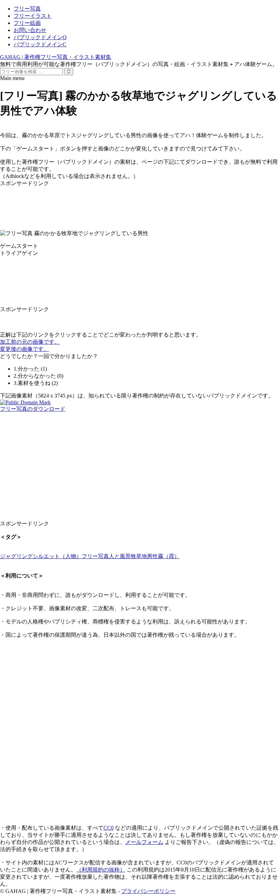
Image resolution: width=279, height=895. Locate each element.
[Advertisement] (139, 202)
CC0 (108, 828)
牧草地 (139, 556)
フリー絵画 (27, 23)
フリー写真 (27, 9)
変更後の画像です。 (24, 349)
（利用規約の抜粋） (100, 870)
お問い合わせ (30, 30)
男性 (152, 556)
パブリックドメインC (40, 44)
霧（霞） (169, 556)
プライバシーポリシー (148, 891)
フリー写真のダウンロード (32, 409)
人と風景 (120, 556)
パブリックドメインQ (40, 37)
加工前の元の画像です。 (30, 342)
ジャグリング (16, 556)
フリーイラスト (33, 16)
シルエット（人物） (57, 556)
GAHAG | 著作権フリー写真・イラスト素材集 (55, 57)
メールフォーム (144, 842)
